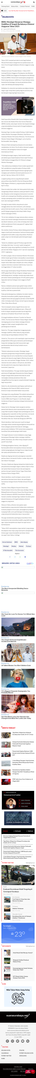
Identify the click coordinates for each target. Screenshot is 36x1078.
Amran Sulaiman (7, 542)
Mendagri (6, 546)
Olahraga (5, 1053)
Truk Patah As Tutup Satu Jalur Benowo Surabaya (21, 900)
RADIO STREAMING (25, 800)
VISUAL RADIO (24, 806)
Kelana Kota (14, 6)
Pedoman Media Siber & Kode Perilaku (14, 1069)
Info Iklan (23, 1071)
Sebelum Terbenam (17, 908)
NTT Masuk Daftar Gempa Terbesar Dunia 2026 (20, 977)
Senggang (23, 1055)
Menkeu (14, 546)
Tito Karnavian (19, 550)
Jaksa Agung (23, 542)
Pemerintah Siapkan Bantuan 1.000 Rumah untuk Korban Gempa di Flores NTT (23, 753)
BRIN (16, 542)
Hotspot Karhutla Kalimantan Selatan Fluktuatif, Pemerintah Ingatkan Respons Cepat (23, 743)
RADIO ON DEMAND (26, 803)
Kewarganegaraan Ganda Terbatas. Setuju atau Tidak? (23, 969)
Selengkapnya (30, 863)
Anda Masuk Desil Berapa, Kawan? (23, 952)
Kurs (3, 1058)
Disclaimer (14, 1071)
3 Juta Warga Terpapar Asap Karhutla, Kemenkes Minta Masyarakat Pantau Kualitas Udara (23, 762)
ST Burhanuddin (7, 550)
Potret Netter (6, 1055)
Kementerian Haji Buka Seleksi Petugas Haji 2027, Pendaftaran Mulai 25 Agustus (23, 771)
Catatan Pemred (25, 6)
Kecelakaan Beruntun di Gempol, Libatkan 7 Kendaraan (21, 917)
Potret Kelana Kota (26, 1053)
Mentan (21, 546)
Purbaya (28, 546)
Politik (33, 6)
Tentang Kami (5, 6)
